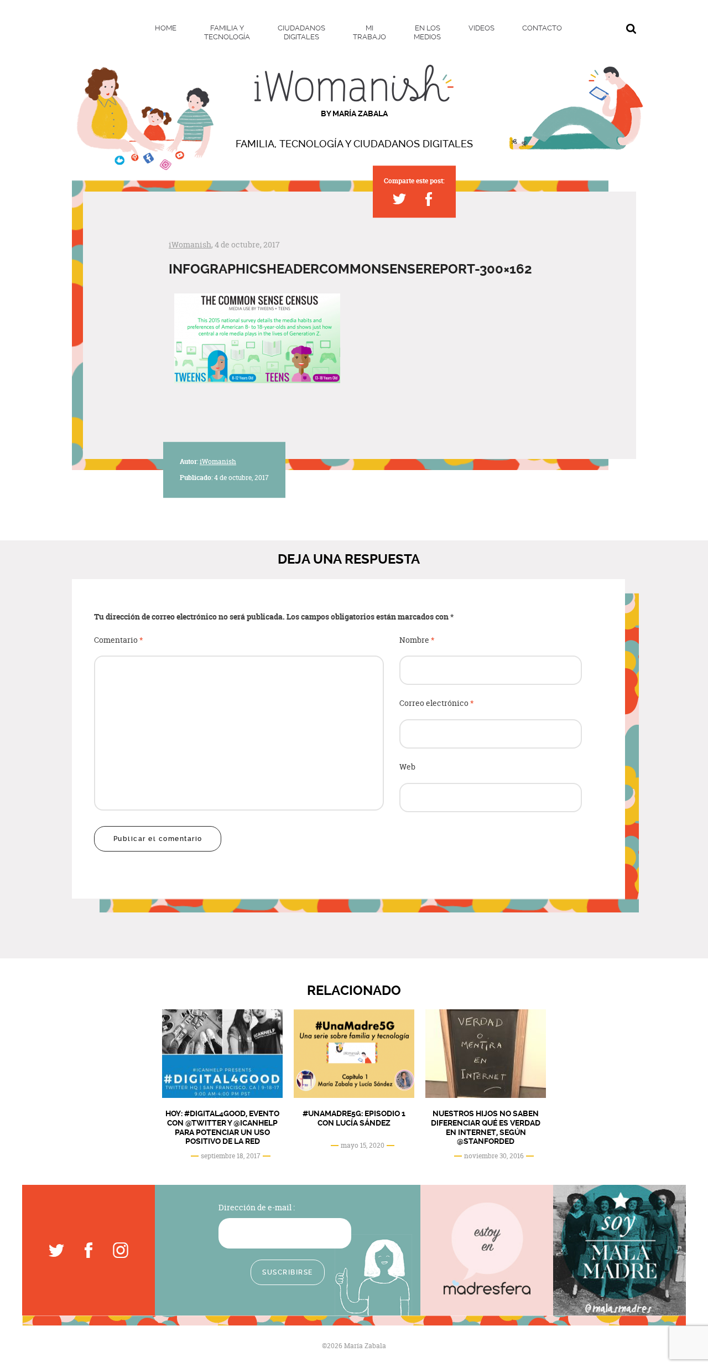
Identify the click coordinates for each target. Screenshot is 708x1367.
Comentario (118, 640)
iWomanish (190, 244)
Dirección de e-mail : (256, 1207)
